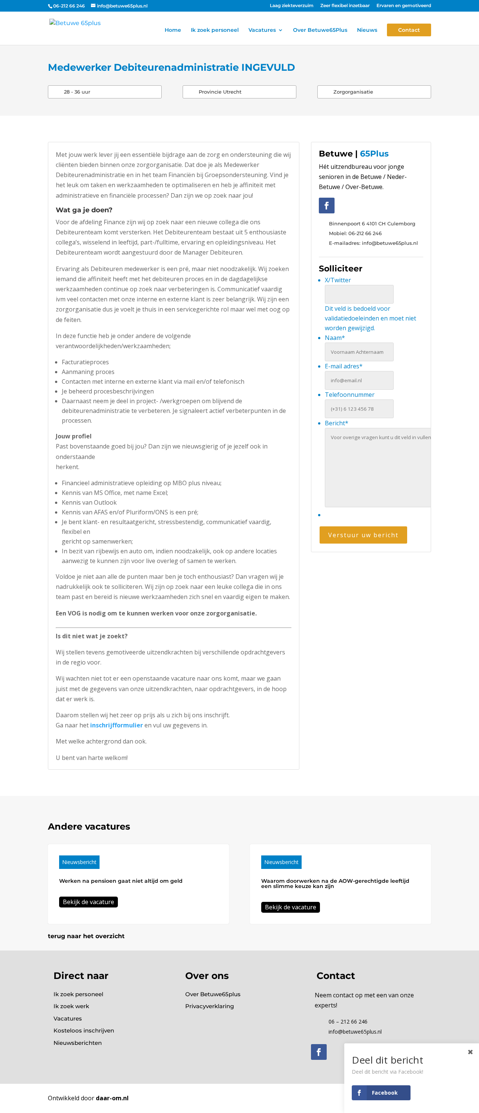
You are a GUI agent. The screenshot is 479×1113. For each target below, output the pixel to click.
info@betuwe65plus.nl (355, 1031)
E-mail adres (344, 366)
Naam (335, 338)
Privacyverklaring (209, 1006)
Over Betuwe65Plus (320, 30)
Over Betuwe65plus (213, 994)
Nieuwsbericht (79, 862)
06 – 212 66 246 (348, 1021)
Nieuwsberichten (78, 1042)
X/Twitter (338, 280)
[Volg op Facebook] (327, 205)
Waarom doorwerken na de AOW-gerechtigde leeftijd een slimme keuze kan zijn (335, 884)
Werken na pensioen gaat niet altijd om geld (121, 881)
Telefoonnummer (350, 394)
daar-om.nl (112, 1098)
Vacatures (262, 30)
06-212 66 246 (69, 6)
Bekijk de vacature (88, 902)
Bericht (336, 423)
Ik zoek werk (71, 1006)
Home (173, 30)
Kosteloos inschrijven (84, 1030)
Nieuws (367, 30)
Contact (409, 30)
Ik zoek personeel (215, 30)
